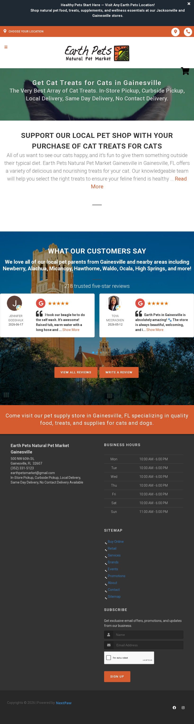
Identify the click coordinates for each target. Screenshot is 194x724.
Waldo (109, 269)
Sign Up (117, 676)
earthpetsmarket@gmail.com (33, 473)
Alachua (37, 269)
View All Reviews (76, 372)
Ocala (126, 269)
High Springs (150, 269)
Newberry (14, 269)
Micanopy (60, 269)
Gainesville (113, 262)
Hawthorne (87, 269)
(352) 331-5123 (22, 468)
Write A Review (119, 372)
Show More (70, 330)
